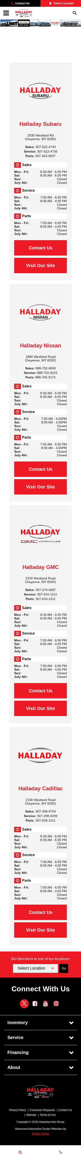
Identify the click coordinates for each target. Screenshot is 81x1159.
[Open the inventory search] (75, 13)
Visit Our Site (40, 265)
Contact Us (22, 3)
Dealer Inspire (40, 1133)
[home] (24, 12)
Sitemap (31, 1114)
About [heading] (13, 1067)
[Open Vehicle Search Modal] (20, 1152)
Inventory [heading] (17, 1022)
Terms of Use (48, 1114)
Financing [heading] (18, 1052)
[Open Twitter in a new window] (24, 1003)
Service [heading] (15, 1037)
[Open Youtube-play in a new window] (45, 1003)
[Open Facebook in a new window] (34, 1003)
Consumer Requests (42, 1110)
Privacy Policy (17, 1110)
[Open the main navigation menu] (6, 13)
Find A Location (64, 3)
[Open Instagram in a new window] (56, 1003)
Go (64, 968)
